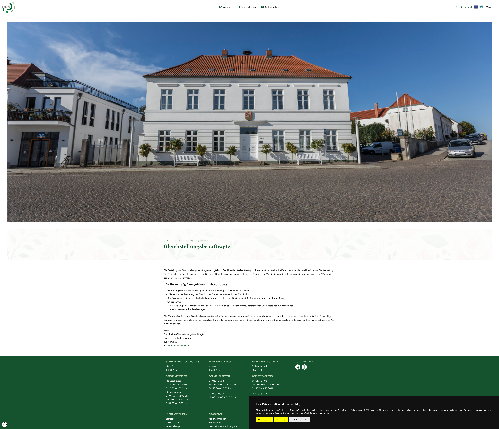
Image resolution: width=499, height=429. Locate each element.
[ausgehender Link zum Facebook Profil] (297, 368)
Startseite (168, 240)
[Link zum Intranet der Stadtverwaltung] (478, 7)
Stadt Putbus (179, 240)
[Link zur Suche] (461, 7)
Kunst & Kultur (172, 422)
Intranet (468, 7)
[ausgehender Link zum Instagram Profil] (304, 368)
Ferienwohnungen (217, 418)
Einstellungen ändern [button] (299, 419)
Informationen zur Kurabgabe (223, 426)
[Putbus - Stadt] (8, 7)
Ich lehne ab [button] (281, 419)
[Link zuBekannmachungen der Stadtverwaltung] (455, 7)
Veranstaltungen (173, 426)
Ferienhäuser (215, 422)
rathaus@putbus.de (180, 345)
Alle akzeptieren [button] (264, 419)
